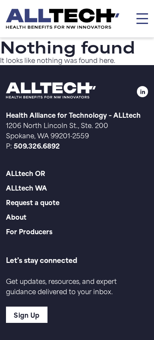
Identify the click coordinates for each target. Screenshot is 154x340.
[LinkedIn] (142, 91)
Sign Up (26, 314)
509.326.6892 (37, 145)
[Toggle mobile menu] (142, 18)
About (16, 216)
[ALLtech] (62, 19)
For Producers (29, 231)
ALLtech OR (25, 172)
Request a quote (32, 202)
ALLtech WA (26, 187)
